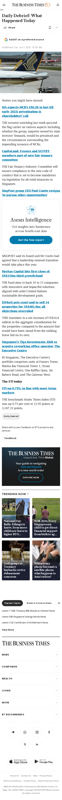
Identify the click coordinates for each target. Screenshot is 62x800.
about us (14, 776)
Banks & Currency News (39, 603)
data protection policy (48, 781)
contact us (26, 776)
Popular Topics (12, 603)
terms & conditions (12, 781)
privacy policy (45, 776)
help (35, 776)
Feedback (10, 438)
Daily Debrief (11, 416)
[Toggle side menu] (3, 4)
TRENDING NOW (14, 494)
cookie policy (30, 781)
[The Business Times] (28, 5)
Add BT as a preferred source (26, 39)
